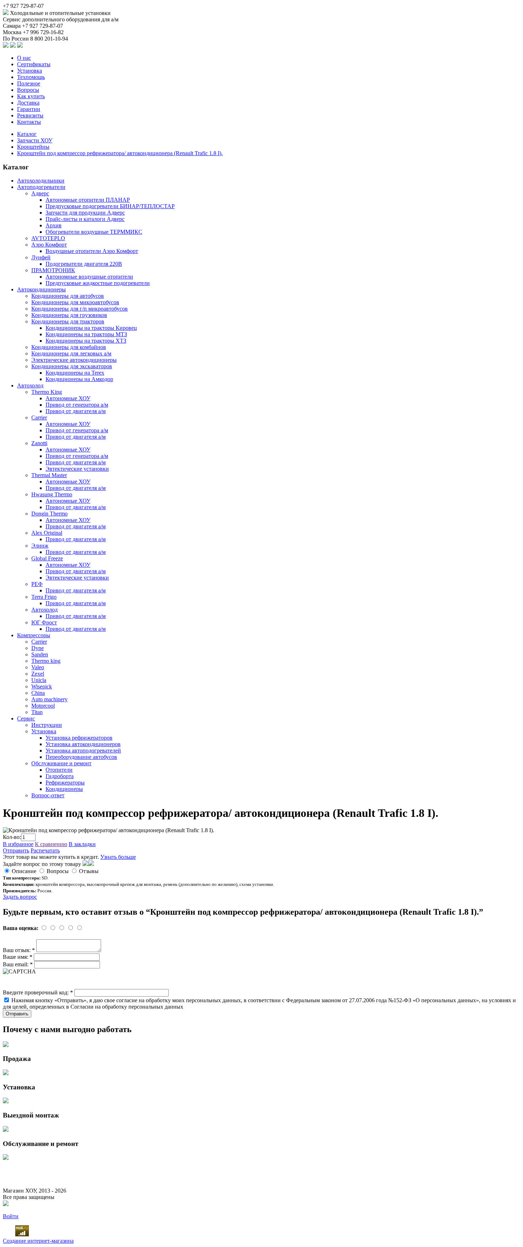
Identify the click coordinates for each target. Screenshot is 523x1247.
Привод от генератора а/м (77, 405)
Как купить (31, 96)
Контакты (29, 122)
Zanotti (39, 443)
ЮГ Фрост (44, 622)
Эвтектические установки (77, 469)
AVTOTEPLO (48, 238)
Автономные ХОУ (68, 398)
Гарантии (28, 109)
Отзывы (89, 871)
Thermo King (46, 392)
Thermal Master (49, 475)
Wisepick (41, 686)
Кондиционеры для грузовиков (69, 315)
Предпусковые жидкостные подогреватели (98, 283)
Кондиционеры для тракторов (67, 321)
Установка (29, 71)
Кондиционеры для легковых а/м (71, 353)
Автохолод (30, 385)
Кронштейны (33, 147)
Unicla (38, 680)
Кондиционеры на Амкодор (79, 379)
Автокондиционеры (41, 289)
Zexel (37, 674)
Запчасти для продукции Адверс (85, 213)
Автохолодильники (40, 181)
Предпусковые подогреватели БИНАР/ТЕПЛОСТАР (110, 206)
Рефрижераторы (65, 783)
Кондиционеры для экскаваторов (71, 366)
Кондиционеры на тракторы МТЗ (86, 334)
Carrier (39, 417)
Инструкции (46, 725)
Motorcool (43, 706)
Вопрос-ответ (47, 795)
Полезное (28, 83)
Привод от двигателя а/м (76, 411)
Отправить (16, 850)
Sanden (39, 654)
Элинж (39, 546)
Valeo (37, 667)
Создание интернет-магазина (38, 1241)
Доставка (28, 103)
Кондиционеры (64, 789)
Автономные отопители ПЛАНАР (88, 200)
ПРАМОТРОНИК (53, 270)
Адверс (40, 193)
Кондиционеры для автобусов (67, 296)
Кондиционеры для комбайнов (68, 347)
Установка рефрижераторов (79, 738)
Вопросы (28, 90)
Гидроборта (60, 776)
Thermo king (45, 661)
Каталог (27, 134)
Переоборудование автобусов (81, 757)
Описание (24, 871)
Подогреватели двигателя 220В (84, 264)
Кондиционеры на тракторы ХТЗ (86, 341)
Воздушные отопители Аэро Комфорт (92, 251)
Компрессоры (33, 635)
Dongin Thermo (49, 514)
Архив (54, 225)
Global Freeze (47, 558)
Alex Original (46, 533)
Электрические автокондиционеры (74, 360)
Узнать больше (118, 857)
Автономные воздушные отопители (89, 277)
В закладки (82, 844)
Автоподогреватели (41, 187)
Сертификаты (34, 64)
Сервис (26, 718)
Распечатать (45, 850)
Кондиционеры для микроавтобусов (75, 302)
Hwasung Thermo (51, 494)
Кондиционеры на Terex (75, 373)
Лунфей (41, 257)
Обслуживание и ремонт (61, 763)
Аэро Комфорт (49, 245)
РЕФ (37, 584)
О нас (24, 58)
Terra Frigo (44, 597)
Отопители (59, 770)
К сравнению (51, 844)
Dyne (37, 648)
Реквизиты (30, 115)
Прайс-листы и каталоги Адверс (85, 219)
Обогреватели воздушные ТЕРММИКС (94, 232)
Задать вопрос (20, 897)
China (38, 693)
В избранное (18, 844)
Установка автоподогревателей (83, 750)
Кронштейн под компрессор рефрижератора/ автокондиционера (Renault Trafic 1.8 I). (120, 153)
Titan (37, 712)
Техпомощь (31, 77)
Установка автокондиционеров (83, 744)
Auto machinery (49, 699)
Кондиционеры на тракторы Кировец (91, 328)
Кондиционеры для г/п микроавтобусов (79, 309)
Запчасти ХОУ (34, 140)
